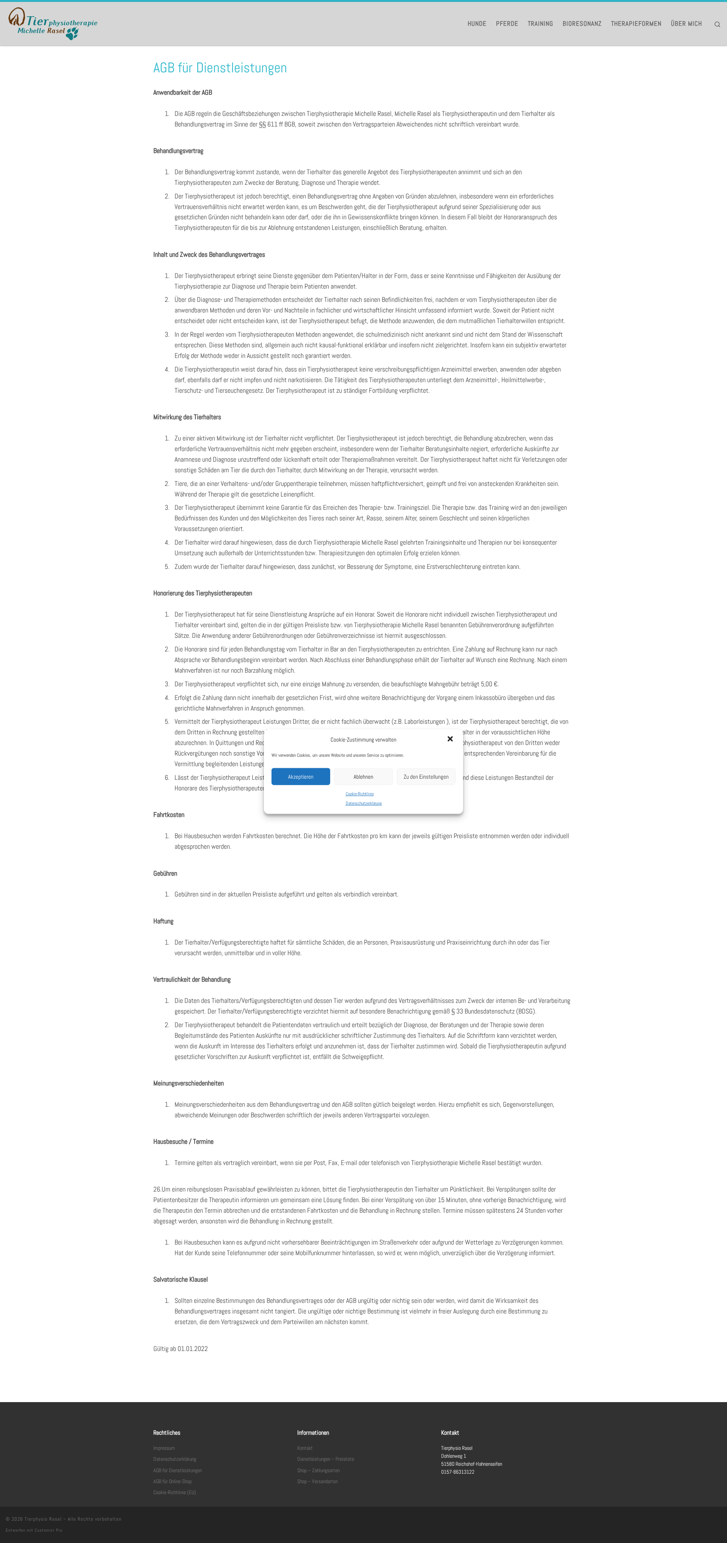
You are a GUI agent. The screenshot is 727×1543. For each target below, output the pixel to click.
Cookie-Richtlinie (360, 794)
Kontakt (305, 1448)
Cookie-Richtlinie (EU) (174, 1492)
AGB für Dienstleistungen (177, 1470)
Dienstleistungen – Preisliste (325, 1459)
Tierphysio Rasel (43, 1519)
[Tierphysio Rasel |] (53, 22)
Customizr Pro (48, 1530)
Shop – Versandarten (317, 1481)
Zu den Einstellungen (426, 776)
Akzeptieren (301, 776)
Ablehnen (363, 776)
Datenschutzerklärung (364, 803)
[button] (451, 739)
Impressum (164, 1448)
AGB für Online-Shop (172, 1481)
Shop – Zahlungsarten (318, 1470)
